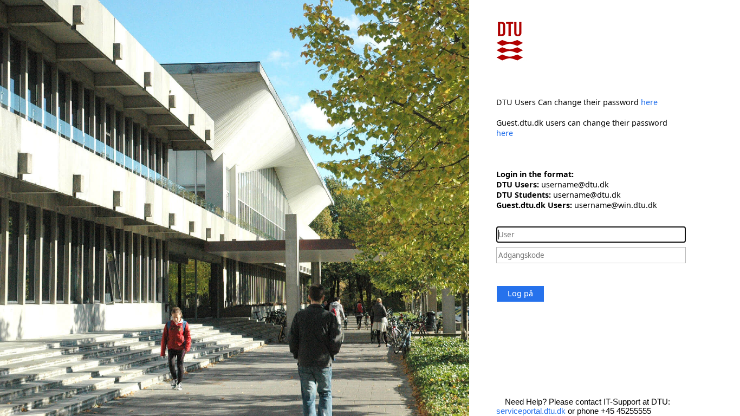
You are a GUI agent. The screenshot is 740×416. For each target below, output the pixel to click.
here (649, 102)
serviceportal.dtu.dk (531, 410)
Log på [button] (520, 293)
